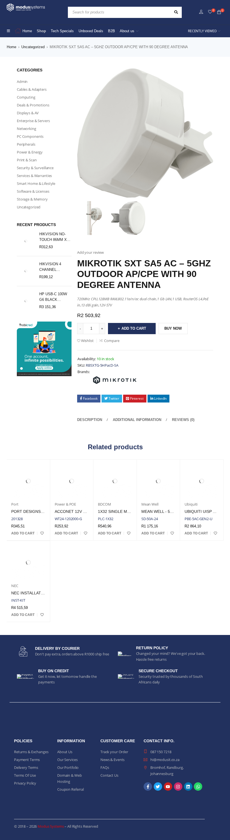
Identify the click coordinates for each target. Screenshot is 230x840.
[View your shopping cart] (219, 12)
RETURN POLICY (152, 648)
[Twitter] (158, 786)
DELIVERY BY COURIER (57, 648)
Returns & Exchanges (31, 751)
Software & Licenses (33, 191)
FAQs (104, 767)
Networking (26, 128)
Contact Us (109, 775)
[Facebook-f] (148, 786)
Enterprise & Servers (33, 120)
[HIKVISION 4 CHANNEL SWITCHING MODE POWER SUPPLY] (26, 271)
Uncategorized (33, 47)
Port (14, 504)
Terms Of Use (25, 775)
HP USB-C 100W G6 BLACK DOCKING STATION (53, 297)
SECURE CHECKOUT (158, 671)
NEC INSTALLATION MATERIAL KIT (43, 593)
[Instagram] (178, 786)
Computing (26, 97)
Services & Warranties (34, 175)
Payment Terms (27, 759)
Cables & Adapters (32, 89)
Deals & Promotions (33, 105)
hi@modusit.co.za (165, 759)
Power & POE (65, 504)
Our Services (67, 759)
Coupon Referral (70, 789)
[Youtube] (168, 786)
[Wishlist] (210, 12)
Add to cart (133, 328)
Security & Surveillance (35, 167)
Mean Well (149, 504)
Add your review (90, 252)
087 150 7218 (160, 751)
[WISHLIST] (42, 533)
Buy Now (173, 328)
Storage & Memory (32, 199)
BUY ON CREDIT (53, 671)
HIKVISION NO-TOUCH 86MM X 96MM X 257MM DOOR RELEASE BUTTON (53, 237)
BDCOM (104, 504)
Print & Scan (26, 159)
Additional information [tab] (137, 420)
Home (11, 47)
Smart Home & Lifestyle (36, 183)
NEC (14, 585)
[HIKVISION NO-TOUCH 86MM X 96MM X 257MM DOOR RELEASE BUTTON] (26, 241)
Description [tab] (89, 420)
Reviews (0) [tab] (183, 420)
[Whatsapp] (198, 786)
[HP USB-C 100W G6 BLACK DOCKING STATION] (26, 301)
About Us (64, 751)
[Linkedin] (188, 786)
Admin (22, 81)
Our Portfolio (68, 767)
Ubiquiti (191, 504)
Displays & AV (28, 112)
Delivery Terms (26, 767)
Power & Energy (30, 152)
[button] (22, 533)
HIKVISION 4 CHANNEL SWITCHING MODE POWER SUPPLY (52, 267)
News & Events (112, 759)
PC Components (30, 136)
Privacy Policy (25, 783)
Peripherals (26, 144)
